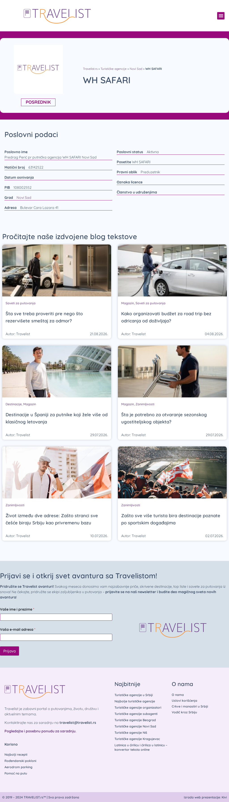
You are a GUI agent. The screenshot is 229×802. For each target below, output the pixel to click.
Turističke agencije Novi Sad (135, 726)
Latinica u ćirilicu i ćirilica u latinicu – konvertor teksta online (140, 747)
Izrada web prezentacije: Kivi (205, 797)
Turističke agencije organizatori (137, 708)
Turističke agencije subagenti (135, 714)
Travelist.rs (90, 69)
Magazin (127, 303)
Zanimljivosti (145, 404)
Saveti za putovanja (21, 303)
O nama (178, 695)
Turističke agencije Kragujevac (137, 739)
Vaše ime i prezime (17, 609)
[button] (221, 15)
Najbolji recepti (15, 755)
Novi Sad (136, 69)
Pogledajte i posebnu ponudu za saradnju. (40, 731)
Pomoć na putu (15, 773)
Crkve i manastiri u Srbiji (190, 706)
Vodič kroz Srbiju (184, 712)
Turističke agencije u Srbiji (133, 695)
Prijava (9, 651)
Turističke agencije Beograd (135, 720)
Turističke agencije (114, 69)
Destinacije (14, 404)
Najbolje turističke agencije (134, 701)
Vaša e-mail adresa (17, 629)
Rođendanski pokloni (20, 761)
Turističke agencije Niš (130, 733)
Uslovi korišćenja (184, 701)
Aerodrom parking (18, 767)
